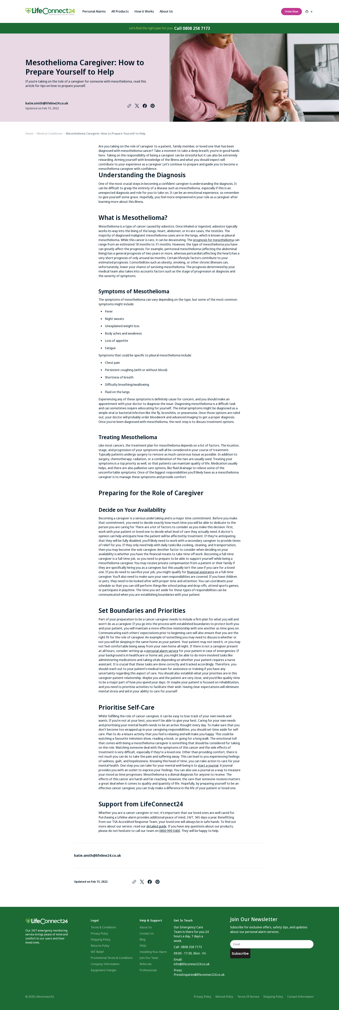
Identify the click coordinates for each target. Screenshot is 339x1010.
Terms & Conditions (103, 927)
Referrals (145, 964)
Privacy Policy (99, 933)
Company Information (105, 964)
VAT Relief (97, 952)
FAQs (143, 946)
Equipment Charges (103, 970)
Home (29, 133)
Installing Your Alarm (153, 952)
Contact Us (147, 933)
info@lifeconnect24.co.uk (191, 964)
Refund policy (224, 997)
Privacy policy (202, 997)
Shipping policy (273, 997)
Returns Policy (100, 946)
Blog (142, 939)
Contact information (300, 997)
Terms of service (248, 997)
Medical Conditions (50, 133)
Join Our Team (149, 958)
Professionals (148, 970)
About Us (146, 927)
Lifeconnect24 (44, 997)
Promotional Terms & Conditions (112, 958)
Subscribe (240, 953)
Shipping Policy (100, 939)
